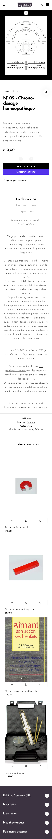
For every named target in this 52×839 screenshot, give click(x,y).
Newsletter (9, 804)
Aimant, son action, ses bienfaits (21, 691)
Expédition (26, 211)
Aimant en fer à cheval (16, 527)
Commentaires (26, 205)
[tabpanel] (26, 45)
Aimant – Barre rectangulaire (20, 609)
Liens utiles (10, 813)
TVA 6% (39, 429)
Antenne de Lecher (14, 773)
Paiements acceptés (15, 831)
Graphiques (14, 429)
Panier (47, 4)
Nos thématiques (13, 822)
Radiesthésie (27, 429)
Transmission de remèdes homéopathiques (26, 407)
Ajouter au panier (26, 520)
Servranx (31, 422)
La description (26, 199)
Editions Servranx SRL (17, 795)
